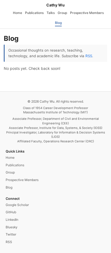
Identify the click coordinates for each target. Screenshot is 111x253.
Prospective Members (87, 13)
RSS (88, 56)
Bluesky (12, 227)
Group (62, 13)
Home (17, 13)
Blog (58, 23)
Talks (51, 13)
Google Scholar (17, 205)
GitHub (11, 212)
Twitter (11, 234)
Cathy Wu (55, 5)
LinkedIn (12, 220)
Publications (34, 13)
